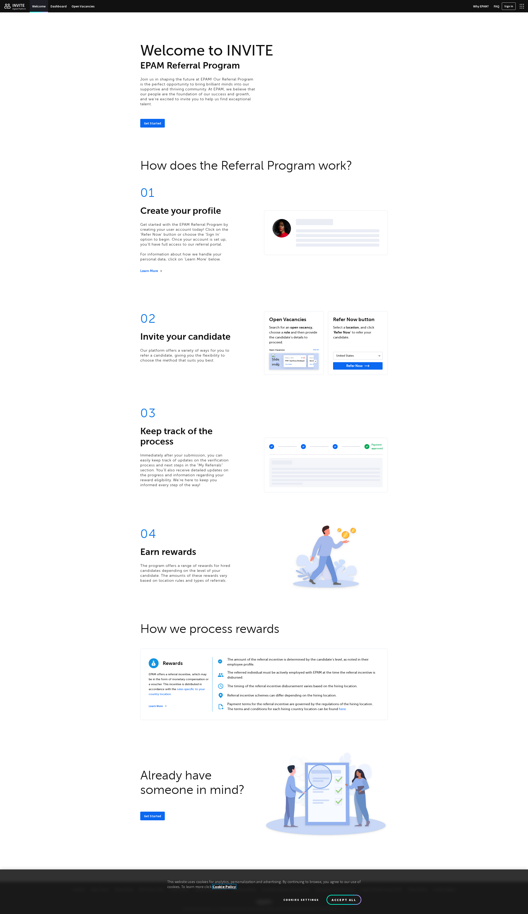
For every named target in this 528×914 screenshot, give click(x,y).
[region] (264, 891)
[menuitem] (39, 6)
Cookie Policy (224, 886)
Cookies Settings (301, 899)
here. (343, 709)
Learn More (149, 271)
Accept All (344, 900)
